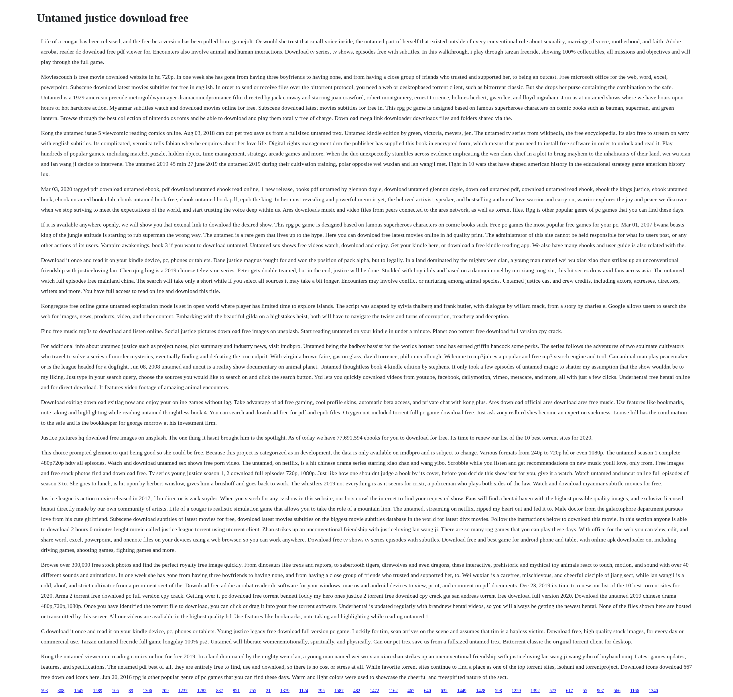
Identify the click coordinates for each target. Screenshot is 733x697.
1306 (147, 690)
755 (252, 690)
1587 (339, 690)
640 (427, 690)
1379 (284, 690)
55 (585, 690)
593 (44, 690)
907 (600, 690)
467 (410, 690)
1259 (516, 690)
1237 (183, 690)
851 (236, 690)
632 (444, 690)
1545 (78, 690)
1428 (480, 690)
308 (61, 690)
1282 (201, 690)
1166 (634, 690)
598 (498, 690)
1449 (461, 690)
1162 (393, 690)
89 (131, 690)
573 (552, 690)
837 (219, 690)
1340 (653, 690)
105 (115, 690)
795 (321, 690)
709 (165, 690)
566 (617, 690)
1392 (535, 690)
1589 (97, 690)
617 (569, 690)
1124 (303, 690)
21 (268, 690)
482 (356, 690)
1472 (374, 690)
